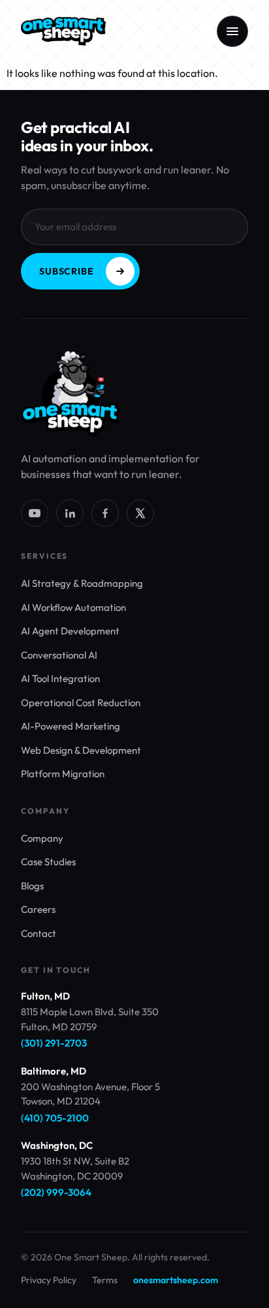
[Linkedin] (70, 513)
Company (42, 838)
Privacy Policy (48, 1280)
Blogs (32, 886)
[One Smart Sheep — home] (63, 31)
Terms (105, 1280)
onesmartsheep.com (175, 1280)
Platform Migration (62, 773)
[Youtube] (34, 513)
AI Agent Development (70, 631)
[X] (140, 513)
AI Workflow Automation (73, 607)
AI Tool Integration (60, 678)
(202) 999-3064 (56, 1192)
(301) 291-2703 (54, 1043)
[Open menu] (232, 31)
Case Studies (48, 861)
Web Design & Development (81, 750)
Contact (38, 933)
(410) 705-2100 (55, 1118)
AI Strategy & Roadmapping (82, 583)
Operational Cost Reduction (80, 702)
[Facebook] (105, 513)
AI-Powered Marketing (70, 726)
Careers (38, 909)
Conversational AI (59, 655)
